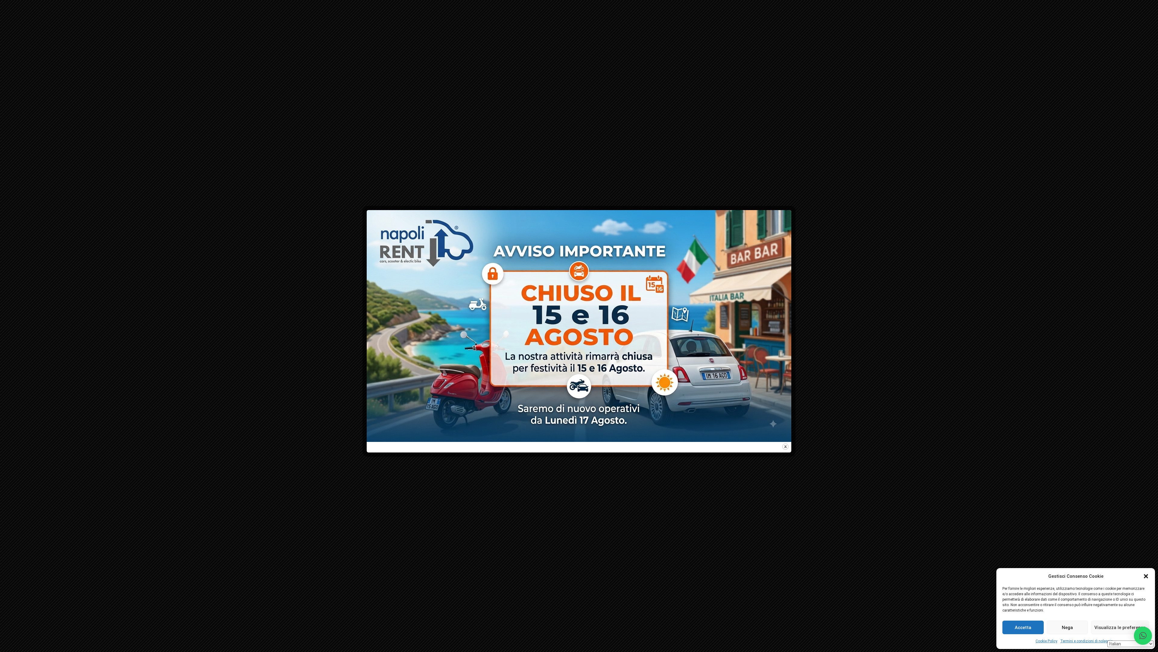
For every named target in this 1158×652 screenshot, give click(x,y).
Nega (1067, 627)
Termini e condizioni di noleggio (1086, 641)
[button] (1146, 576)
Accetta (1023, 627)
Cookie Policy (1046, 641)
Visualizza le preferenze (1120, 627)
